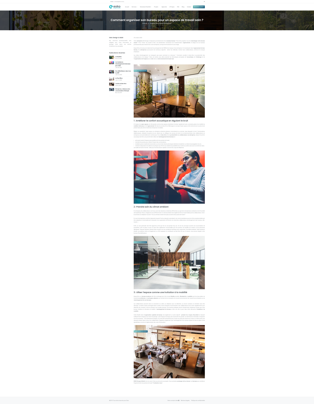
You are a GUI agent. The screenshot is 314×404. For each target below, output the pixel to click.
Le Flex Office (118, 78)
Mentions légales (185, 400)
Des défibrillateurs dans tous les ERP (123, 71)
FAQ (178, 7)
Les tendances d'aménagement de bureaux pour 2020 (122, 63)
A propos (171, 7)
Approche (164, 7)
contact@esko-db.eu (117, 1)
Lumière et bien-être (120, 83)
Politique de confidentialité (198, 400)
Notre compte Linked (173, 400)
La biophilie (118, 56)
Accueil (127, 7)
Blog (183, 7)
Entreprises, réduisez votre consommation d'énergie (122, 89)
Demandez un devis (199, 6)
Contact (189, 7)
